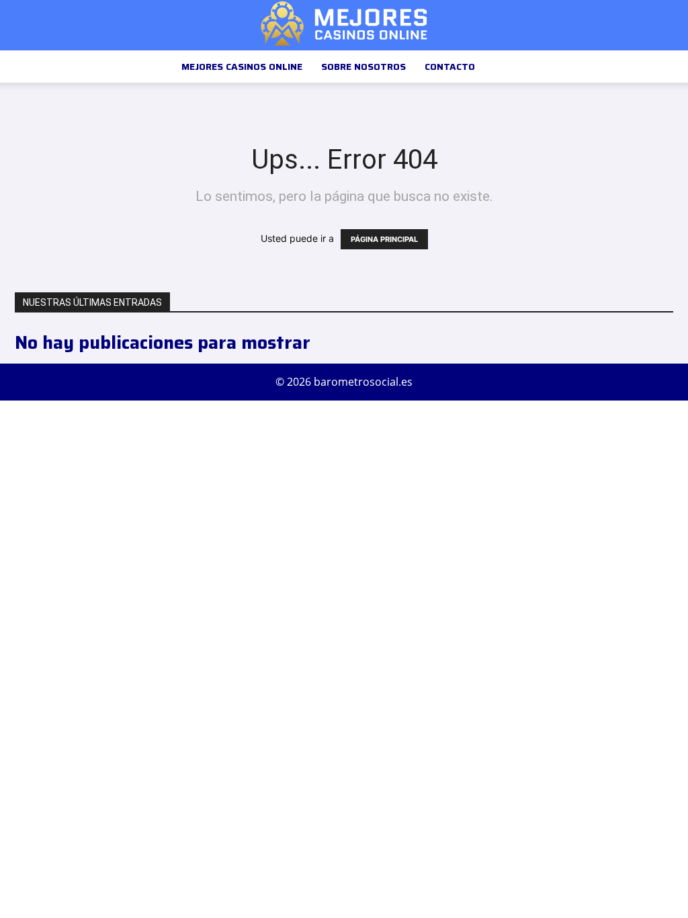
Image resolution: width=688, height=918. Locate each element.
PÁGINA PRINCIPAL (384, 239)
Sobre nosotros (363, 66)
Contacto (450, 66)
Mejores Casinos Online (241, 66)
